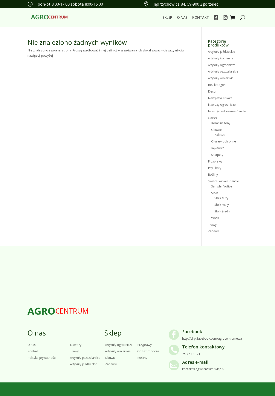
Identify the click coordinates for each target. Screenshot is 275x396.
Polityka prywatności (42, 357)
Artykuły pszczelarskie (223, 71)
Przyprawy (215, 161)
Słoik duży (221, 198)
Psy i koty (214, 168)
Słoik (214, 193)
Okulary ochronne (223, 141)
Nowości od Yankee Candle (227, 111)
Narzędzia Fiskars (220, 98)
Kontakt (200, 17)
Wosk (215, 218)
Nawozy (75, 344)
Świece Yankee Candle (223, 181)
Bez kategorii (217, 85)
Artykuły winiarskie (221, 78)
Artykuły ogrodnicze (221, 65)
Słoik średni (222, 211)
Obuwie (216, 130)
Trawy (212, 225)
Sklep (167, 17)
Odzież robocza (148, 351)
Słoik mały (221, 205)
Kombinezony (220, 123)
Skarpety (217, 155)
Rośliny (213, 174)
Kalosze (219, 135)
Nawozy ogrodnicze (222, 104)
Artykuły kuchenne (220, 58)
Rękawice (217, 148)
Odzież (212, 118)
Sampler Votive (221, 186)
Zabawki (214, 231)
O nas (182, 17)
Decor (212, 91)
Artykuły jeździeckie (221, 52)
